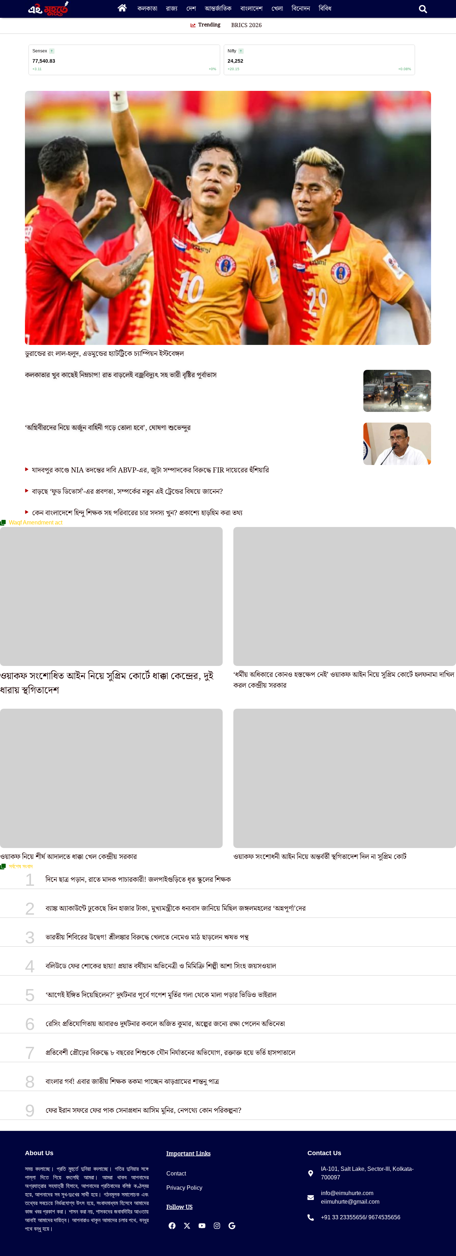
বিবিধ (325, 9)
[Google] (232, 1225)
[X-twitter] (187, 1225)
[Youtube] (202, 1225)
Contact (176, 1173)
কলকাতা (147, 9)
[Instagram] (217, 1225)
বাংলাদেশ (251, 9)
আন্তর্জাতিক (218, 9)
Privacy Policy (184, 1188)
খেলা (277, 9)
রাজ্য (171, 9)
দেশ (191, 9)
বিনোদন (301, 9)
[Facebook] (172, 1225)
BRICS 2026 (246, 25)
